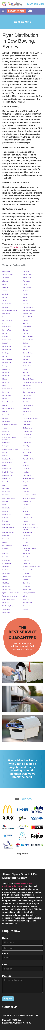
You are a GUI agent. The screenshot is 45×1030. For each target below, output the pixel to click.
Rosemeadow (7, 560)
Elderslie (26, 449)
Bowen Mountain (7, 402)
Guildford (26, 469)
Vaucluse (26, 599)
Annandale (26, 281)
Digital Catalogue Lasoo (10, 449)
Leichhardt (26, 491)
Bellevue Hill (6, 349)
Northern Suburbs (29, 532)
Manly (4, 505)
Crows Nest (26, 438)
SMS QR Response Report (31, 567)
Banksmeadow (28, 307)
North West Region (29, 524)
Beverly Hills (27, 363)
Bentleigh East (27, 353)
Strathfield (5, 583)
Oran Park (5, 536)
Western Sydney (7, 606)
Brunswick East (28, 415)
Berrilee (25, 359)
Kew (3, 485)
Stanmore (26, 580)
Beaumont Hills (28, 340)
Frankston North (7, 459)
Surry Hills (26, 583)
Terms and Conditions (9, 596)
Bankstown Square (29, 310)
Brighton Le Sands (8, 408)
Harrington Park (7, 472)
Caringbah (26, 425)
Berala (4, 356)
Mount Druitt (27, 514)
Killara (25, 485)
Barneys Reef (6, 330)
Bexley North (27, 366)
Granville (26, 465)
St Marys (5, 580)
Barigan (25, 323)
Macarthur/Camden (29, 498)
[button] (3, 11)
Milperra (25, 508)
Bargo (4, 323)
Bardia (4, 317)
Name (5, 938)
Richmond (26, 553)
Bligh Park (5, 382)
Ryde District (6, 563)
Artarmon (5, 291)
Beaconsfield (6, 340)
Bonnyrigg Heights (29, 392)
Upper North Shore (8, 599)
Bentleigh (5, 353)
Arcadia (25, 284)
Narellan (5, 518)
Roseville (26, 560)
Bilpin (25, 369)
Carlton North (27, 428)
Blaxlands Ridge (28, 379)
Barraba (25, 333)
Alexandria (5, 278)
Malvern (5, 501)
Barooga (5, 333)
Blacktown (5, 376)
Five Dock (5, 456)
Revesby (5, 553)
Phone (5, 953)
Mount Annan (6, 514)
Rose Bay (26, 557)
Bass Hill (5, 336)
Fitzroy (4, 452)
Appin (4, 284)
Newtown (26, 521)
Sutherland (6, 586)
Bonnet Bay (26, 389)
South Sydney (7, 570)
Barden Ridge (27, 314)
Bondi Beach (27, 385)
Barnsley (26, 330)
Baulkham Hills (28, 336)
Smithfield (5, 567)
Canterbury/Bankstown (9, 425)
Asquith (25, 294)
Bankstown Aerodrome (9, 310)
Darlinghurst (27, 443)
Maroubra (26, 505)
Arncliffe (5, 287)
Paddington (26, 536)
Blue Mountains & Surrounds (32, 382)
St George (26, 573)
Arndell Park (27, 287)
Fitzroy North (27, 452)
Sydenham (26, 586)
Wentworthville (28, 602)
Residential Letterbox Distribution (30, 549)
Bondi (4, 385)
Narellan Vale (27, 518)
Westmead (26, 606)
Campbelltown (27, 421)
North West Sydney (8, 527)
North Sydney (6, 524)
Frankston (26, 456)
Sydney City (27, 589)
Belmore (25, 349)
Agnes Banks (27, 274)
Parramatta (6, 539)
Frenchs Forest (7, 462)
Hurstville (5, 482)
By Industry (6, 421)
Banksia (5, 307)
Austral (25, 297)
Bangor (25, 304)
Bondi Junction (7, 389)
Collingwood (27, 434)
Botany (4, 398)
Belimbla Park (7, 346)
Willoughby (6, 609)
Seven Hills (26, 563)
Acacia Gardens (7, 274)
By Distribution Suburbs (30, 418)
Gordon (4, 465)
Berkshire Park (7, 359)
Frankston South (28, 459)
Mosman (26, 511)
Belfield (25, 343)
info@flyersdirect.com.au (19, 1023)
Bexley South (6, 369)
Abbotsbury (6, 271)
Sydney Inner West (29, 593)
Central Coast (27, 431)
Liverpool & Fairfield (29, 495)
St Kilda (4, 576)
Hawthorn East (7, 475)
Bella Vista (26, 346)
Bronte (4, 412)
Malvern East (27, 501)
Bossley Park (27, 395)
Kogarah (26, 488)
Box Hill (25, 402)
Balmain (25, 300)
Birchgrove (5, 372)
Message (6, 976)
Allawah (5, 281)
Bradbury (5, 405)
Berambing (26, 356)
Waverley (5, 602)
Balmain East (6, 304)
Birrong (25, 372)
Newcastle (5, 521)
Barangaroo (6, 314)
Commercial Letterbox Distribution (9, 438)
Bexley (4, 366)
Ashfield (5, 294)
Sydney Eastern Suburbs (10, 593)
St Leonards (27, 576)
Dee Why (26, 446)
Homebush (6, 478)
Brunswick (5, 415)
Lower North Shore (8, 498)
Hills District (27, 475)
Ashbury (25, 291)
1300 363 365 (35, 3)
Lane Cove (6, 491)
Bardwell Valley (7, 320)
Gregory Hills (6, 469)
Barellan (25, 320)
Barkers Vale (6, 327)
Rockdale (5, 557)
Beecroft (5, 343)
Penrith (25, 539)
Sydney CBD (6, 589)
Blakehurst (26, 376)
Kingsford (5, 488)
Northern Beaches (8, 532)
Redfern (5, 549)
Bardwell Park (27, 317)
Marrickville (6, 508)
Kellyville (26, 482)
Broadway (26, 408)
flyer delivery (22, 883)
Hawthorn (26, 472)
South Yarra (6, 573)
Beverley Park (7, 363)
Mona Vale (5, 511)
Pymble (25, 542)
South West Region (29, 570)
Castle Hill (5, 431)
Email (4, 965)
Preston (4, 542)
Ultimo (25, 596)
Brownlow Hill (27, 412)
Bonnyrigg (5, 392)
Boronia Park (6, 395)
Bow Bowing (27, 398)
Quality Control (7, 545)
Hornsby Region (28, 478)
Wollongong (6, 612)
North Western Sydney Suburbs (30, 528)
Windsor (25, 609)
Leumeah (5, 495)
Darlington (5, 446)
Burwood (5, 418)
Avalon (4, 300)
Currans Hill (6, 443)
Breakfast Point (28, 405)
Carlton (4, 428)
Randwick (26, 545)
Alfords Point (27, 278)
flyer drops (19, 886)
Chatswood (6, 434)
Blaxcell (5, 379)
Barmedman (27, 327)
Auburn (4, 297)
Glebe (25, 462)
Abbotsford (26, 271)
